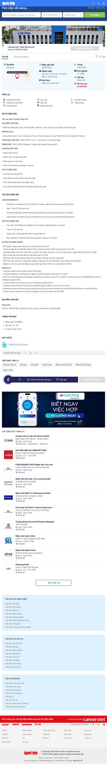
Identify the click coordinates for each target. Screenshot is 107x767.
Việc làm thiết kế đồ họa (15, 706)
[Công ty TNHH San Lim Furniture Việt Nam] (8, 469)
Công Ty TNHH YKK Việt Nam (27, 567)
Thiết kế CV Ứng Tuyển (18, 344)
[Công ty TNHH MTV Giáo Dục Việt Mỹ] (8, 455)
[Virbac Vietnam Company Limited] (8, 498)
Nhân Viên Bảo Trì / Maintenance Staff (33, 493)
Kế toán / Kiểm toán (50, 74)
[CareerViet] (94, 719)
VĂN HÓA (46, 734)
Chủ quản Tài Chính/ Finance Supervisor (34, 507)
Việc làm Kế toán (12, 603)
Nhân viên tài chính (64, 364)
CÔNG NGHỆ (27, 734)
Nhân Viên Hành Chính (26, 550)
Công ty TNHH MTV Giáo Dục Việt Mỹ (30, 453)
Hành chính (8, 370)
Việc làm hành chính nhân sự (17, 703)
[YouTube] (104, 724)
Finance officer (9, 364)
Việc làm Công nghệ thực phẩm (18, 627)
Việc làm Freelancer (13, 693)
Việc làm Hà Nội (11, 647)
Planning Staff (22, 564)
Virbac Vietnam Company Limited (29, 496)
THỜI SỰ (5, 734)
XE (24, 738)
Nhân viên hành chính (25, 536)
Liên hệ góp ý (60, 760)
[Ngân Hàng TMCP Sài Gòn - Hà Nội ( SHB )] (8, 440)
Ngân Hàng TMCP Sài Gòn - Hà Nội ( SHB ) (32, 439)
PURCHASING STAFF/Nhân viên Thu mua (34, 464)
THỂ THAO (67, 730)
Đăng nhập (100, 7)
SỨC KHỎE (68, 738)
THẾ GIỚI (5, 738)
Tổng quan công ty (21, 56)
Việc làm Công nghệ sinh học (17, 620)
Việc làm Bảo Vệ (12, 610)
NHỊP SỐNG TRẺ (49, 730)
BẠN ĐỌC (87, 734)
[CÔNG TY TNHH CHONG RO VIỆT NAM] (8, 540)
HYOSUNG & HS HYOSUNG (26, 481)
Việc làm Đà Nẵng (12, 660)
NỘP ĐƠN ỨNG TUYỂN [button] (84, 48)
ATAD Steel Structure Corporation (29, 553)
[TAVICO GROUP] (8, 526)
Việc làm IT (9, 696)
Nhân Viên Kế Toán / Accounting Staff (33, 479)
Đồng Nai (10, 67)
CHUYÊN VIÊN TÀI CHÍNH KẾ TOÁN (31, 450)
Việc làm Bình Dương (13, 650)
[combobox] (21, 14)
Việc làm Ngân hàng (13, 613)
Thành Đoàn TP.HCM (61, 758)
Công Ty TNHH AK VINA (17, 49)
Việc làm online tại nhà (14, 683)
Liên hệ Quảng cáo (31, 760)
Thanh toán (47, 364)
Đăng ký (91, 7)
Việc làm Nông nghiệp (14, 617)
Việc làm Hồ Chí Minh (14, 643)
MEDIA (4, 730)
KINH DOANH (27, 730)
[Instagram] (98, 724)
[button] (98, 3)
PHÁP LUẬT (6, 742)
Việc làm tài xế (11, 700)
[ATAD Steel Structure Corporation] (8, 555)
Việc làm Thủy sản (12, 623)
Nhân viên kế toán (83, 364)
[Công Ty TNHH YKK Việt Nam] (8, 569)
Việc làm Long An (12, 657)
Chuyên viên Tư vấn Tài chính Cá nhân (32, 436)
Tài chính (34, 364)
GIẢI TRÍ (46, 738)
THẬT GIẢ (87, 738)
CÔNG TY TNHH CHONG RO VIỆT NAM (30, 539)
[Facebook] (93, 724)
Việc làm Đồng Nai (12, 653)
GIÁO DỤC (87, 730)
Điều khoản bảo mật (46, 760)
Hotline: (75, 760)
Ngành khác (52, 77)
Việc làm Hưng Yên (13, 667)
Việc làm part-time (13, 686)
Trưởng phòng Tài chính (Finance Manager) (35, 521)
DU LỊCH (25, 742)
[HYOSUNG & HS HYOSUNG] (8, 483)
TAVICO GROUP (22, 524)
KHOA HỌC (68, 734)
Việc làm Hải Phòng (13, 663)
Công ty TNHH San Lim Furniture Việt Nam (32, 467)
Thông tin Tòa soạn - (46, 758)
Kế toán (23, 364)
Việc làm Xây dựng (12, 607)
